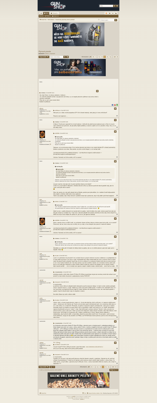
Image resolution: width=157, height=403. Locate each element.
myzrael (41, 280)
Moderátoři (52, 53)
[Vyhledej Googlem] (115, 20)
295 (45, 255)
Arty (72, 397)
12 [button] (99, 57)
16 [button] (110, 57)
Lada (41, 253)
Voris (41, 199)
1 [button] (95, 57)
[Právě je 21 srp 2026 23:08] (98, 20)
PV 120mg (56, 342)
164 (45, 281)
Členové (55, 13)
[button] (90, 57)
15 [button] (107, 57)
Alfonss (41, 108)
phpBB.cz (82, 399)
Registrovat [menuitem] (116, 14)
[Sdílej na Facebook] (113, 105)
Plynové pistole (45, 51)
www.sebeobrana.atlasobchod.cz (94, 346)
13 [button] (102, 57)
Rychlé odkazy (42, 14)
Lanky (41, 298)
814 (45, 139)
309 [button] (115, 57)
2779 (45, 109)
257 (45, 299)
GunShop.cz (47, 53)
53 (44, 343)
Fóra (47, 13)
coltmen (41, 342)
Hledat (42, 16)
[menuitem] (109, 13)
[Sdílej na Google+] (115, 105)
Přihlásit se (48, 16)
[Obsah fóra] (53, 5)
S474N (41, 138)
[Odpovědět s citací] (97, 91)
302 (45, 200)
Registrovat (56, 16)
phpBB (73, 396)
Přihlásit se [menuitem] (113, 14)
